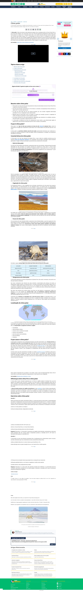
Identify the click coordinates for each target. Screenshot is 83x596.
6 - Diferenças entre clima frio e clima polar (21, 81)
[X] (21, 4)
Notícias (27, 585)
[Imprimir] (26, 29)
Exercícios (43, 583)
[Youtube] (19, 4)
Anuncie (12, 586)
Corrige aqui (44, 587)
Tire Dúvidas (44, 584)
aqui (34, 44)
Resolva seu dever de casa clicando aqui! (47, 99)
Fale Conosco (28, 588)
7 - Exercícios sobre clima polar (19, 82)
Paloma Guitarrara (18, 531)
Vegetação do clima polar (20, 72)
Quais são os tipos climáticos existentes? (25, 42)
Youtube (60, 586)
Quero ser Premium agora (33, 94)
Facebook (60, 583)
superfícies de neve (41, 351)
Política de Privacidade (14, 587)
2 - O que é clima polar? (17, 68)
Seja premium (59, 4)
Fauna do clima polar (19, 74)
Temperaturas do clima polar (20, 75)
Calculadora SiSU (44, 588)
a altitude (39, 388)
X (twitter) (60, 588)
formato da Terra (41, 345)
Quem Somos (13, 584)
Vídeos (27, 587)
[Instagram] (16, 4)
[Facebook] (67, 54)
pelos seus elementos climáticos (22, 139)
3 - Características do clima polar (19, 69)
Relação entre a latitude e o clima (24, 376)
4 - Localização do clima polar (19, 78)
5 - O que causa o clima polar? (19, 79)
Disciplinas (28, 584)
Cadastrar (27, 583)
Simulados (43, 585)
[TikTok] (14, 4)
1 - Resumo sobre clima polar (19, 66)
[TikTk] (69, 54)
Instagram (60, 584)
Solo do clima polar (19, 71)
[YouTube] (62, 54)
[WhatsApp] (12, 4)
